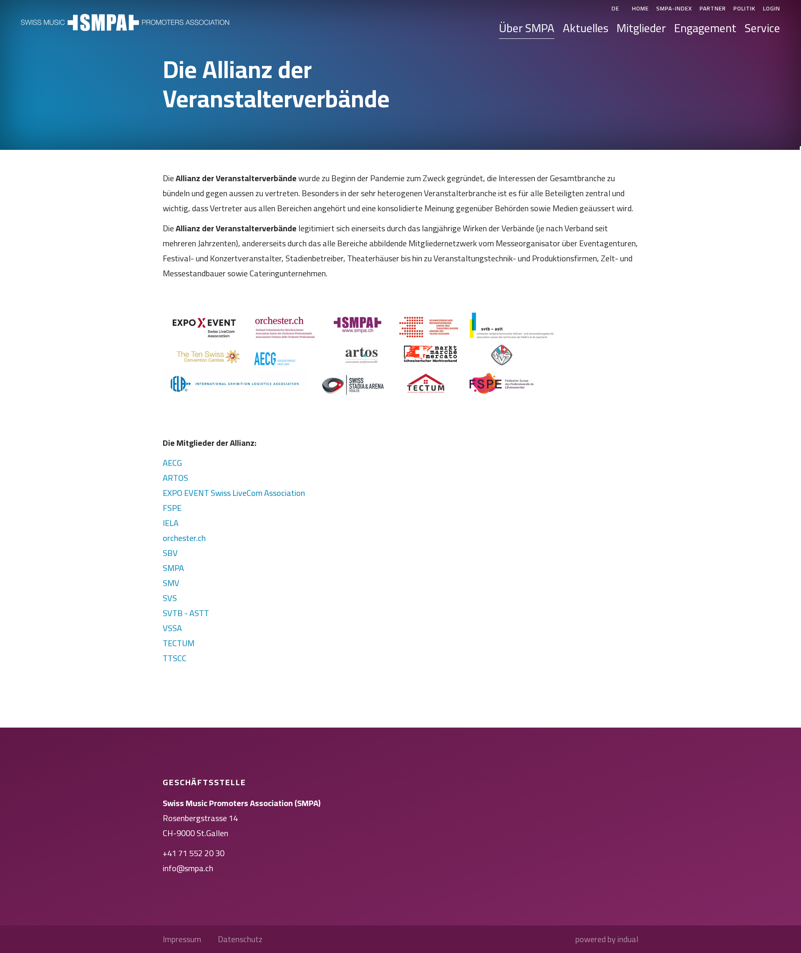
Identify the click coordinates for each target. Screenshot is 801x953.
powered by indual (606, 939)
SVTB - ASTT (186, 613)
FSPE (172, 508)
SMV (171, 583)
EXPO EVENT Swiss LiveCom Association (234, 493)
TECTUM (178, 643)
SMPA (173, 568)
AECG (172, 462)
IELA (171, 523)
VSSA (172, 628)
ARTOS (175, 477)
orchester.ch (184, 538)
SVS (170, 598)
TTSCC (174, 658)
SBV (170, 553)
